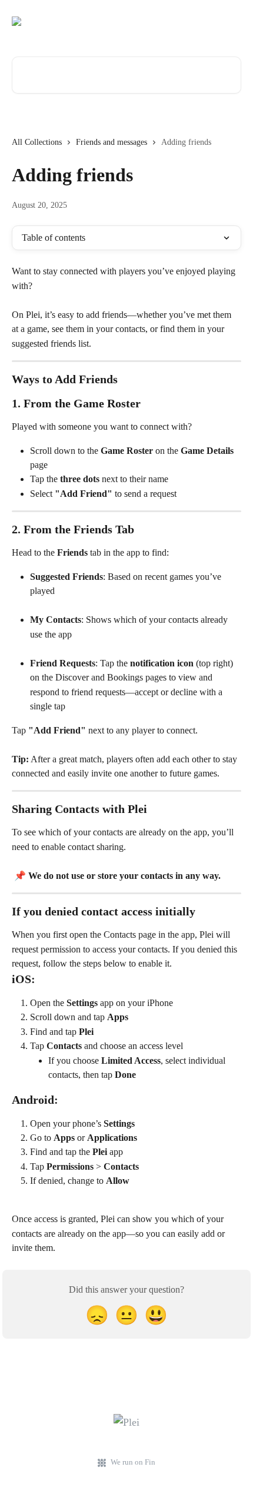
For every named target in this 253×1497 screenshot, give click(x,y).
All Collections (37, 142)
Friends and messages (111, 142)
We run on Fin (133, 1462)
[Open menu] (230, 21)
